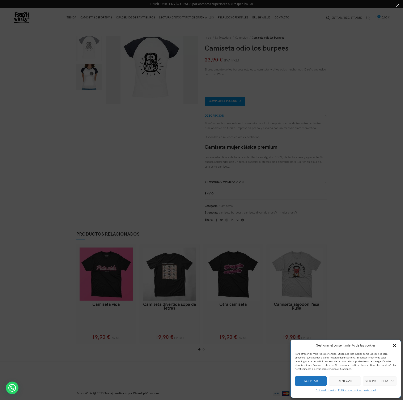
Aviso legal (370, 390)
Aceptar (311, 381)
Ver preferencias (379, 381)
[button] (394, 345)
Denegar (345, 381)
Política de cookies (325, 390)
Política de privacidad (350, 390)
